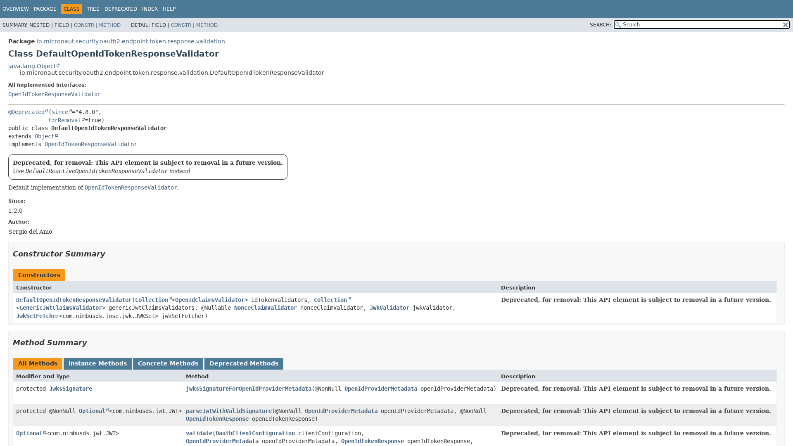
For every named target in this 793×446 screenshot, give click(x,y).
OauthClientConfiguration (255, 433)
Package (45, 9)
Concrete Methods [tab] (168, 363)
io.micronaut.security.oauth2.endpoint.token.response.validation (131, 41)
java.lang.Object (32, 66)
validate (199, 433)
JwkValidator (389, 307)
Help (169, 9)
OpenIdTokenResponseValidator (54, 94)
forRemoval (64, 120)
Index (150, 9)
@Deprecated (26, 112)
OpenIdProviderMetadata (380, 388)
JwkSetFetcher (37, 316)
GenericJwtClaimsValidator (60, 307)
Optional (92, 411)
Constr (84, 25)
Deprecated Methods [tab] (243, 363)
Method (110, 25)
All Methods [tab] (37, 363)
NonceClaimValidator (265, 307)
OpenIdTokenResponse (217, 418)
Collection (151, 300)
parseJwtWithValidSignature (229, 411)
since (60, 112)
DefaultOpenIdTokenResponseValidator (74, 300)
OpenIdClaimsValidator (210, 300)
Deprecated (120, 9)
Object (45, 136)
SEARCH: (600, 25)
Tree (93, 9)
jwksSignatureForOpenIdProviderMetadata (248, 388)
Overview (15, 9)
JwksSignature (70, 388)
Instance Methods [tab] (98, 363)
